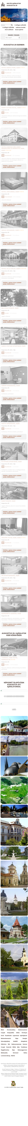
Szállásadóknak (14, 1066)
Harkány (14, 1074)
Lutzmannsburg (5, 1055)
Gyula (3, 1074)
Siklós (18, 1032)
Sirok (2, 1035)
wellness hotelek (20, 27)
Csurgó (3, 1047)
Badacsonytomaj (16, 1044)
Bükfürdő (14, 1073)
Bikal (2, 1030)
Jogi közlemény (7, 1066)
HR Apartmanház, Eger (10, 576)
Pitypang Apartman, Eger (11, 462)
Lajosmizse (16, 1035)
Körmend (15, 1053)
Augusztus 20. (5, 110)
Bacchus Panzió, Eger (9, 308)
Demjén (25, 1038)
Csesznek (8, 1047)
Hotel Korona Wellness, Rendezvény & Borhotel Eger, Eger (13, 148)
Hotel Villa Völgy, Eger (10, 269)
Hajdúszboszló (8, 1074)
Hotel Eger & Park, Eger (10, 68)
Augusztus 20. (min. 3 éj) (8, 350)
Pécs (25, 1074)
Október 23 (23, 1069)
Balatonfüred (8, 1073)
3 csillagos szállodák (20, 25)
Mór (9, 1044)
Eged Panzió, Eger (8, 501)
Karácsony (8, 1069)
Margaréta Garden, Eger (11, 613)
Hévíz (17, 1074)
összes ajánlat (19, 29)
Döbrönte (3, 1044)
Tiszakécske (8, 1035)
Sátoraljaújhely (5, 1041)
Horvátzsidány (11, 1030)
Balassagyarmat (22, 1050)
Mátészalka (4, 1053)
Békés (14, 1047)
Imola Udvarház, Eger (10, 230)
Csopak (3, 1032)
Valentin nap (15, 1070)
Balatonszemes (22, 1030)
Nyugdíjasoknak (22, 1070)
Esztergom (21, 1073)
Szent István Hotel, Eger (11, 108)
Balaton (2, 1073)
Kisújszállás (10, 1032)
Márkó (13, 1055)
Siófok (9, 1076)
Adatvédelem (21, 1065)
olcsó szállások (9, 29)
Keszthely (21, 1074)
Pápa (16, 1038)
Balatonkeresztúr (6, 1038)
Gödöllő (15, 1041)
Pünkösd (4, 1070)
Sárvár (5, 1076)
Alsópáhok (24, 1041)
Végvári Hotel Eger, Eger (11, 538)
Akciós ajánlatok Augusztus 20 (14, 4)
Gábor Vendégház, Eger (10, 386)
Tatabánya (24, 1047)
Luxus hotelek (14, 1071)
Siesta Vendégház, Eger (10, 424)
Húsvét (3, 1069)
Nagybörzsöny (5, 1050)
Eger (17, 1073)
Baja (13, 1050)
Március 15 (17, 1069)
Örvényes (24, 1032)
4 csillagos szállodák (8, 27)
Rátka (25, 1053)
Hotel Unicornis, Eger (10, 192)
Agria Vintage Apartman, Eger (13, 346)
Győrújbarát (23, 1035)
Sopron (13, 1076)
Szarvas (25, 1044)
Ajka (18, 1047)
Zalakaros (22, 1076)
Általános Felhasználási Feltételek (10, 1065)
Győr (25, 1073)
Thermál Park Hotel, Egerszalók (9, 659)
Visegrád (17, 1076)
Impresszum (21, 1066)
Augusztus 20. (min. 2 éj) (8, 70)
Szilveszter (9, 1070)
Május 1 (13, 1069)
